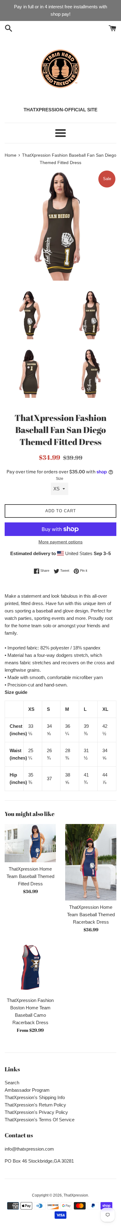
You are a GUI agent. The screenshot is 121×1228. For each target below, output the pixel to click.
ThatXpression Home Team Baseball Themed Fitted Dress (30, 876)
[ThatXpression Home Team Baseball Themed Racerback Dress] (90, 862)
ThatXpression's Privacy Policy (36, 1112)
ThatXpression (76, 1195)
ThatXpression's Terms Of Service (39, 1119)
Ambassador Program (27, 1090)
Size (59, 478)
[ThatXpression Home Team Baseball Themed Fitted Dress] (30, 843)
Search (12, 1082)
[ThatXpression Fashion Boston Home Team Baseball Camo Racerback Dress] (30, 968)
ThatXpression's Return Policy (35, 1104)
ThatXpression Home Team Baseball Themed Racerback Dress (91, 915)
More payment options (60, 541)
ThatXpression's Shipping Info (35, 1097)
